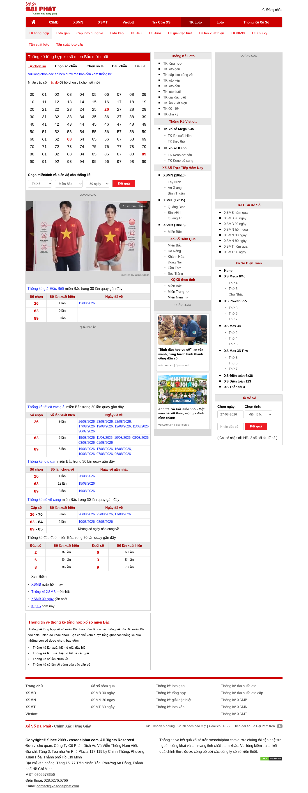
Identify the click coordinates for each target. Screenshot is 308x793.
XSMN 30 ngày (235, 235)
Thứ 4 (233, 283)
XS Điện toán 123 (237, 381)
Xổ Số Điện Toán (249, 263)
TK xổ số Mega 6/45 (178, 129)
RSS (226, 726)
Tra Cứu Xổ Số (248, 205)
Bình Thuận (176, 193)
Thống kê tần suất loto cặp (242, 693)
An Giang (175, 188)
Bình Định (175, 212)
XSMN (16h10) (174, 175)
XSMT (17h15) (174, 200)
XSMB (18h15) (174, 225)
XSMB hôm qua (236, 212)
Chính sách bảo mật (191, 726)
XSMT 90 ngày (235, 252)
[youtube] (279, 726)
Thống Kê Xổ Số (256, 22)
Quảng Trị (175, 218)
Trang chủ (34, 686)
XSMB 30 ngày (42, 599)
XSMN (78, 22)
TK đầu (136, 33)
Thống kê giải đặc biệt (173, 700)
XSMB (54, 22)
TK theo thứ (176, 141)
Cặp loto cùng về (89, 33)
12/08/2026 (86, 303)
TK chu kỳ (259, 33)
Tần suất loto (39, 44)
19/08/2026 (86, 449)
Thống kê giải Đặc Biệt (46, 289)
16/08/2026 (123, 449)
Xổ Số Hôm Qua (182, 239)
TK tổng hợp (39, 33)
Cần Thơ (174, 268)
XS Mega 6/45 (234, 276)
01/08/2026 (105, 442)
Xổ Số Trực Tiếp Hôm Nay (182, 168)
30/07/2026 (86, 431)
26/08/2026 (86, 421)
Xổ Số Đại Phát (38, 726)
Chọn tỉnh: (253, 406)
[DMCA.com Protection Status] (271, 758)
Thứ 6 (233, 289)
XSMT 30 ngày (103, 707)
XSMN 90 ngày (235, 241)
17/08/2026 (86, 426)
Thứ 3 (233, 308)
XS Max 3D (232, 326)
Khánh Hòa (176, 256)
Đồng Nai (175, 262)
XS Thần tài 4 (234, 387)
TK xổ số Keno (174, 148)
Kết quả (124, 183)
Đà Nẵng (174, 251)
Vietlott (128, 22)
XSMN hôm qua (236, 229)
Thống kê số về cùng (44, 500)
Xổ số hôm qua (103, 686)
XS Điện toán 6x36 (238, 376)
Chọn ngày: (226, 406)
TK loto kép (171, 80)
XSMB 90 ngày (235, 224)
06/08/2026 (123, 454)
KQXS (36, 606)
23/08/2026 (105, 421)
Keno (228, 270)
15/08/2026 (86, 437)
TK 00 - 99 (171, 108)
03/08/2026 (86, 442)
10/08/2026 (122, 437)
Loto (220, 22)
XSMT (103, 22)
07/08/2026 (105, 454)
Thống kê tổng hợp (171, 693)
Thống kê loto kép (170, 707)
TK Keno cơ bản (180, 155)
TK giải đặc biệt (180, 33)
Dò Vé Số (248, 398)
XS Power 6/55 (235, 301)
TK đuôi (154, 33)
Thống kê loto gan (42, 461)
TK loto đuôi (172, 92)
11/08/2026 (141, 426)
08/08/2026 (140, 437)
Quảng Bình (176, 207)
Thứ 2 (233, 333)
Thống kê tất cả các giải (46, 407)
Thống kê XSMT (234, 714)
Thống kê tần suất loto (238, 686)
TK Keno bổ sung (180, 160)
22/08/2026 (123, 421)
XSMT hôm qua (235, 246)
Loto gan (63, 33)
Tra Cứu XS (161, 22)
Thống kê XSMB (43, 592)
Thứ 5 (233, 313)
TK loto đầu (171, 86)
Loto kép (117, 33)
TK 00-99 (238, 33)
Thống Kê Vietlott (183, 121)
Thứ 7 (233, 319)
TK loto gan (171, 69)
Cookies (215, 726)
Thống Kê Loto (183, 56)
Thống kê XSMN (234, 707)
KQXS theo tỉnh (182, 280)
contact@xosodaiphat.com (58, 786)
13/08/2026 (105, 426)
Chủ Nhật (236, 294)
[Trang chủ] (33, 22)
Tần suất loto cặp (69, 44)
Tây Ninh (174, 182)
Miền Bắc (175, 232)
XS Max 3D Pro (236, 351)
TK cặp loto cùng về (178, 75)
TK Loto (195, 22)
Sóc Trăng (175, 273)
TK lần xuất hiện (211, 33)
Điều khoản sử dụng (160, 726)
